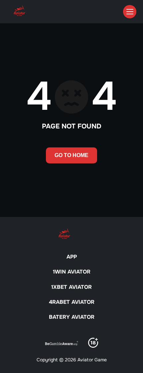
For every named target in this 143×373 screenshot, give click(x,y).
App (72, 256)
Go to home (71, 155)
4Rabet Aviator (71, 301)
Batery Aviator (71, 316)
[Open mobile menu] (129, 11)
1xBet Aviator (71, 286)
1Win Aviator (71, 271)
